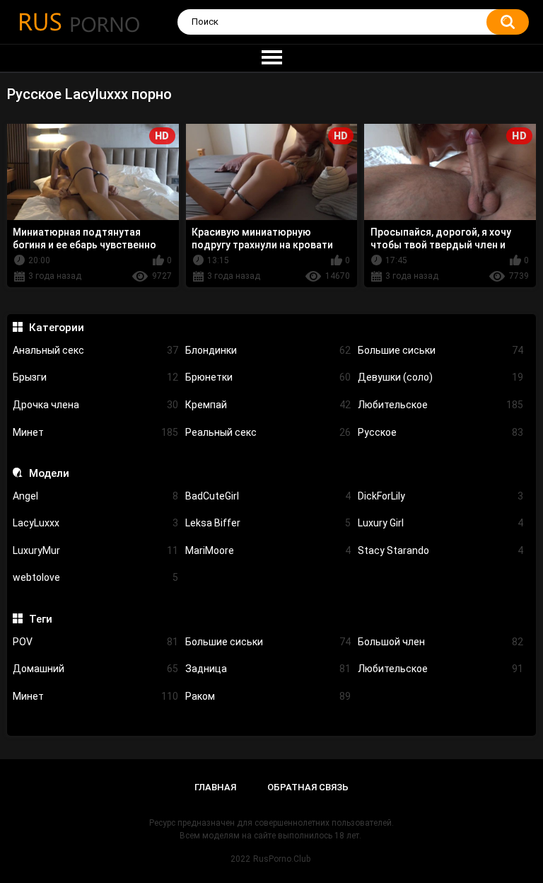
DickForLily (440, 496)
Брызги (95, 377)
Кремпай (268, 404)
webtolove (95, 577)
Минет (95, 432)
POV (95, 641)
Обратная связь (308, 787)
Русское (440, 432)
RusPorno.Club (281, 859)
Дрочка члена (95, 404)
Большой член (440, 641)
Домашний (95, 668)
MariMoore (268, 550)
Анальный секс (95, 350)
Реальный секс (268, 432)
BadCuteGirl (268, 496)
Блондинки (268, 350)
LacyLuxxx (95, 523)
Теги (40, 619)
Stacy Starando (440, 550)
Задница (268, 668)
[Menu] (271, 58)
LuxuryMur (95, 550)
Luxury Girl (440, 523)
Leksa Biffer (268, 523)
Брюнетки (268, 377)
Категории (56, 327)
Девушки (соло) (440, 377)
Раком (268, 696)
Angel (95, 496)
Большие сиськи (440, 350)
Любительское (440, 404)
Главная (215, 787)
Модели (49, 473)
